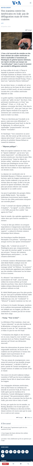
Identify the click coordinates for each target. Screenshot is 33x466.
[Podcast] (27, 451)
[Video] (20, 464)
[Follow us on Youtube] (14, 451)
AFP (2, 23)
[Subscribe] (2, 455)
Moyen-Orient (6, 7)
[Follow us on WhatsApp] (2, 451)
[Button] (28, 30)
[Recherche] (28, 464)
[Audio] (13, 464)
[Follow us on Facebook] (6, 451)
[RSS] (23, 451)
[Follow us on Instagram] (19, 451)
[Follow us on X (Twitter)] (10, 451)
